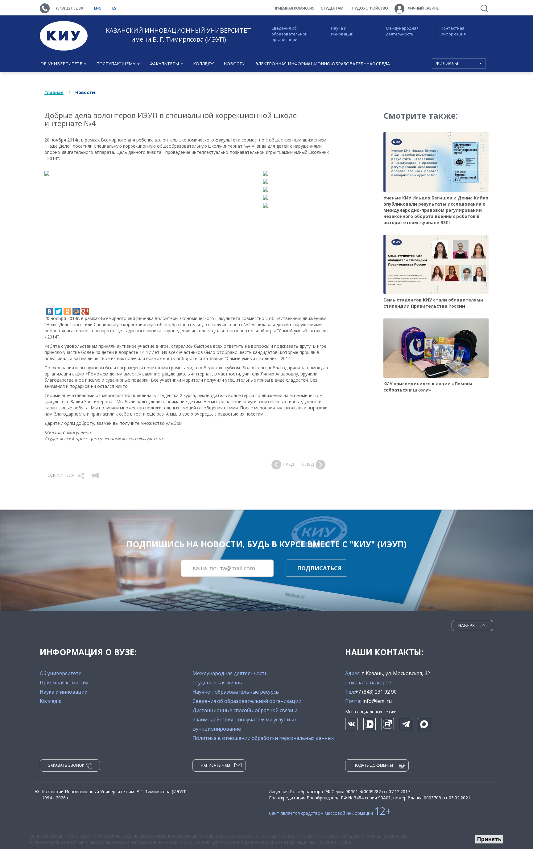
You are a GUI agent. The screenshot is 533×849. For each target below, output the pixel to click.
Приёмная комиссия (294, 8)
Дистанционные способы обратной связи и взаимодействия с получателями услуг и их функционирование (244, 719)
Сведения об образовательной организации (289, 33)
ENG (98, 8)
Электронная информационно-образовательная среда (322, 64)
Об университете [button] (61, 64)
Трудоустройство (369, 8)
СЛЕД (309, 464)
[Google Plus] (85, 311)
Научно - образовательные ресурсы (235, 691)
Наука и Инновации (342, 31)
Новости (235, 64)
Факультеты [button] (165, 64)
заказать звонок (66, 765)
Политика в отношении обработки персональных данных (263, 738)
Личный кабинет (424, 8)
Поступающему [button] (116, 64)
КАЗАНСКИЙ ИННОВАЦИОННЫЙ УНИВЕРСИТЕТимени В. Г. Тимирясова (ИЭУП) (178, 34)
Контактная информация (453, 31)
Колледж (203, 64)
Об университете (60, 673)
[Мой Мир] (76, 311)
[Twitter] (58, 311)
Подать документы (373, 765)
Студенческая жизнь (217, 682)
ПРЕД (288, 464)
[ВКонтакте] (49, 311)
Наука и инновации (64, 691)
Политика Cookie (334, 842)
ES (114, 8)
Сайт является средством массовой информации (330, 813)
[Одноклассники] (67, 311)
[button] (82, 475)
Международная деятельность (402, 31)
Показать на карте (368, 682)
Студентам (332, 8)
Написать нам (215, 765)
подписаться (319, 568)
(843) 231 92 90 (69, 8)
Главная (54, 92)
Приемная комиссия (64, 682)
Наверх (467, 625)
